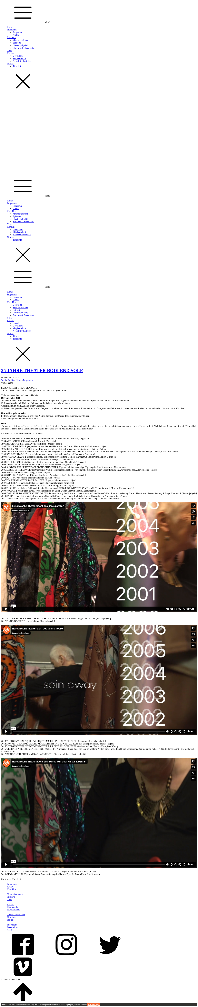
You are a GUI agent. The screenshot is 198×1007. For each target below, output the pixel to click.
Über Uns (11, 37)
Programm (12, 29)
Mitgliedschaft (19, 58)
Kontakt (10, 53)
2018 (3, 380)
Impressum (12, 924)
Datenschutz (12, 927)
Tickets (10, 63)
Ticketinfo (17, 66)
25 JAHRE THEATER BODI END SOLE (42, 370)
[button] (99, 167)
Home (10, 27)
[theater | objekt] (20, 45)
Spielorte (17, 42)
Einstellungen (94, 1004)
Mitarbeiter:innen (20, 40)
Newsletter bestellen (22, 61)
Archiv (16, 35)
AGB (9, 930)
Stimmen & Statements (23, 48)
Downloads (18, 56)
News (9, 50)
